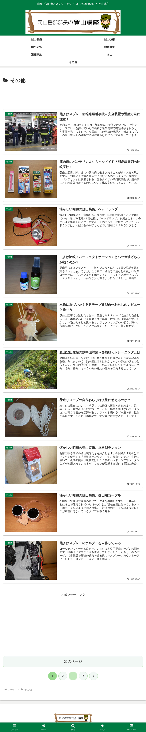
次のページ (73, 661)
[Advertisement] (73, 95)
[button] (135, 556)
